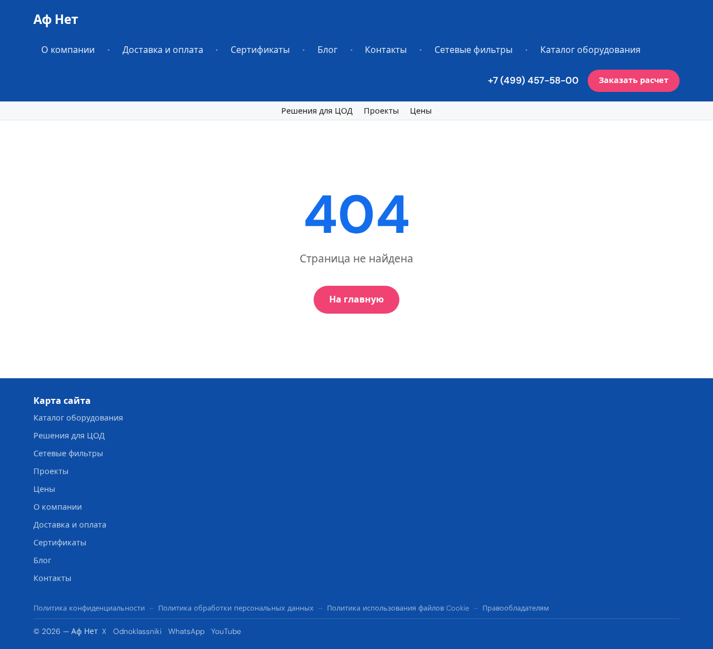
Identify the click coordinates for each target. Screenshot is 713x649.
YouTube (226, 631)
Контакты (386, 50)
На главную (356, 299)
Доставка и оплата (163, 50)
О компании (68, 50)
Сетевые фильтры (473, 50)
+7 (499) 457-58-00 (533, 80)
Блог (328, 50)
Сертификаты (260, 50)
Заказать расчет (633, 80)
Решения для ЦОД (317, 111)
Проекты (381, 111)
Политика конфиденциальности (89, 608)
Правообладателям (515, 608)
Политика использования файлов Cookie (398, 608)
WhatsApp (186, 631)
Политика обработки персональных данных (236, 608)
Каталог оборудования (590, 50)
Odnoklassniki (137, 631)
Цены (421, 111)
